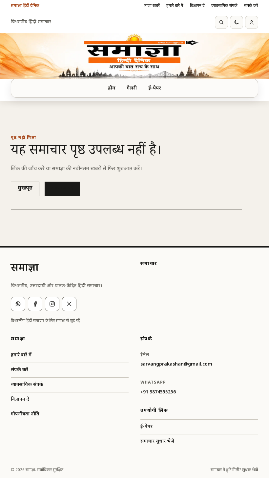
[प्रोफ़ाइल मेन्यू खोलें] (251, 22)
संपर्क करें (251, 6)
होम (111, 88)
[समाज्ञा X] (69, 304)
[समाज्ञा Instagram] (52, 304)
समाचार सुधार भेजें (157, 441)
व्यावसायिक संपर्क (224, 6)
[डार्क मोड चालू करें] (236, 22)
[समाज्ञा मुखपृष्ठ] (134, 56)
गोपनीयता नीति (25, 414)
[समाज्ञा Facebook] (35, 304)
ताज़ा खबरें (152, 6)
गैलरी (132, 88)
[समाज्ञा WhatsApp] (18, 304)
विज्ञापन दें (197, 6)
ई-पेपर (154, 88)
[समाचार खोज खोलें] (221, 22)
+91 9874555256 (158, 392)
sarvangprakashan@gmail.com (176, 364)
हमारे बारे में (174, 6)
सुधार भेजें (250, 470)
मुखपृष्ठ (25, 188)
